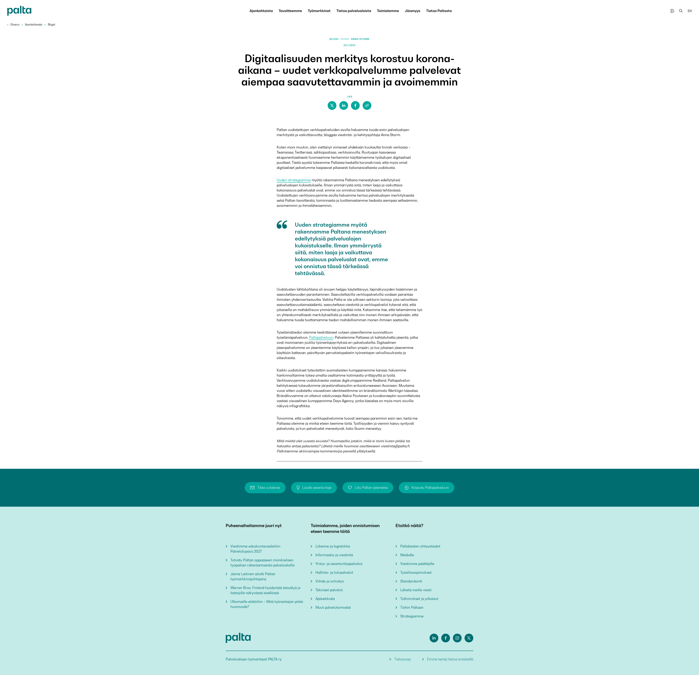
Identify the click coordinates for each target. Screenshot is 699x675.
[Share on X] (332, 105)
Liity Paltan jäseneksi (371, 488)
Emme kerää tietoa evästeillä (450, 659)
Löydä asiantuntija (316, 488)
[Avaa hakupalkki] (681, 11)
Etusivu (15, 24)
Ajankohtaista (33, 24)
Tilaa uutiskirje (268, 488)
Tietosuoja (402, 659)
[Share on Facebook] (355, 105)
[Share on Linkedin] (343, 105)
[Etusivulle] (19, 11)
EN (690, 11)
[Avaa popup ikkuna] (672, 11)
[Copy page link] (367, 105)
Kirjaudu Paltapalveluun (430, 488)
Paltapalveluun (321, 337)
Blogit (51, 24)
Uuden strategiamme (294, 180)
